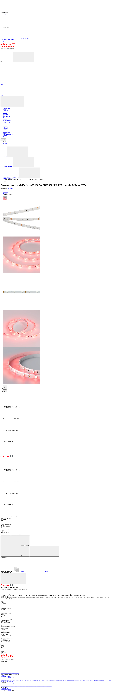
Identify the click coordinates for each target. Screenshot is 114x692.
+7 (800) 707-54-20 (5, 673)
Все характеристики (25, 545)
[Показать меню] (17, 151)
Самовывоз (46, 571)
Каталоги (3, 686)
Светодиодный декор (96, 680)
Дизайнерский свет (62, 680)
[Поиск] (23, 57)
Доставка (5, 41)
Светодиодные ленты (5, 680)
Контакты (12, 39)
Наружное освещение (5, 128)
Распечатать (10, 188)
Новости (5, 15)
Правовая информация (6, 676)
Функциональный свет (53, 680)
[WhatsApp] (10, 38)
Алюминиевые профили (6, 118)
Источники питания (5, 111)
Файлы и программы (54, 555)
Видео (6, 686)
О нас (4, 14)
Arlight (9, 677)
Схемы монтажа (39, 686)
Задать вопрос (4, 188)
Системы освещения (5, 125)
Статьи (21, 686)
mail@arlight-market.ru (14, 673)
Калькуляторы (32, 686)
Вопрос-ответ (26, 686)
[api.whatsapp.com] (30, 671)
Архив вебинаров (16, 686)
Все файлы (3, 583)
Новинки (5, 143)
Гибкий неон (5, 130)
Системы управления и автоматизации (28, 680)
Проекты (5, 17)
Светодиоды (6, 136)
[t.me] (10, 671)
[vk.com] (50, 671)
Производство (6, 683)
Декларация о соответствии (7, 591)
